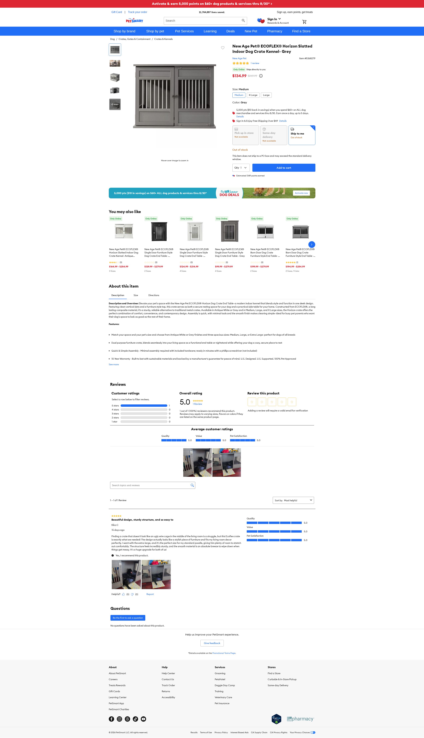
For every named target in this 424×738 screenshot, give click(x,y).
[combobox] (205, 20)
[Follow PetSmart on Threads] (127, 719)
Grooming (220, 673)
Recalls (194, 732)
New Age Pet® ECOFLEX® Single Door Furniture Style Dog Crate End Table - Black (158, 253)
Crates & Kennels (163, 39)
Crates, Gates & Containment (134, 39)
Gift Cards (114, 691)
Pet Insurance (222, 703)
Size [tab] (136, 295)
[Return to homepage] (134, 20)
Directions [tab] (153, 295)
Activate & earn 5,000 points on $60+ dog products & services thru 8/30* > (212, 4)
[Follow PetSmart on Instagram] (119, 719)
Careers (113, 679)
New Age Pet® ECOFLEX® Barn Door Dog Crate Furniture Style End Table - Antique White (264, 253)
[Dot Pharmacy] (300, 719)
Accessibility (168, 697)
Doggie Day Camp (225, 685)
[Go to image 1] (115, 50)
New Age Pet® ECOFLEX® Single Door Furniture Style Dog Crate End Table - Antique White (194, 253)
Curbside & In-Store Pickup (282, 679)
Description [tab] (117, 295)
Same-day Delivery (278, 685)
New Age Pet (239, 58)
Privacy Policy (221, 732)
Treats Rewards (117, 685)
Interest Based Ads (239, 732)
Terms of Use (206, 732)
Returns (166, 691)
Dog (112, 39)
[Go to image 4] (115, 91)
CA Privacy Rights (278, 732)
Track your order (137, 12)
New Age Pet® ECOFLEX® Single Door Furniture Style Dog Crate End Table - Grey (230, 252)
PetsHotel (220, 679)
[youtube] (143, 719)
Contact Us (168, 679)
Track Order (168, 685)
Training (219, 691)
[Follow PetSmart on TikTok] (135, 719)
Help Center (168, 673)
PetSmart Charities (119, 709)
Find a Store (274, 673)
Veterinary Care (223, 697)
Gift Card (116, 12)
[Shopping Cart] (308, 22)
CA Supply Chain (259, 732)
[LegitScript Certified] (276, 719)
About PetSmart (117, 673)
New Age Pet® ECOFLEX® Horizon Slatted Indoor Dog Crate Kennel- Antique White (123, 253)
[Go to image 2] (115, 63)
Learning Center (117, 697)
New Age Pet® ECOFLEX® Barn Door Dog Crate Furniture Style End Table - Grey (300, 253)
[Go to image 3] (115, 77)
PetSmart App (116, 703)
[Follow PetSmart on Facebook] (111, 719)
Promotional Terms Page (223, 653)
